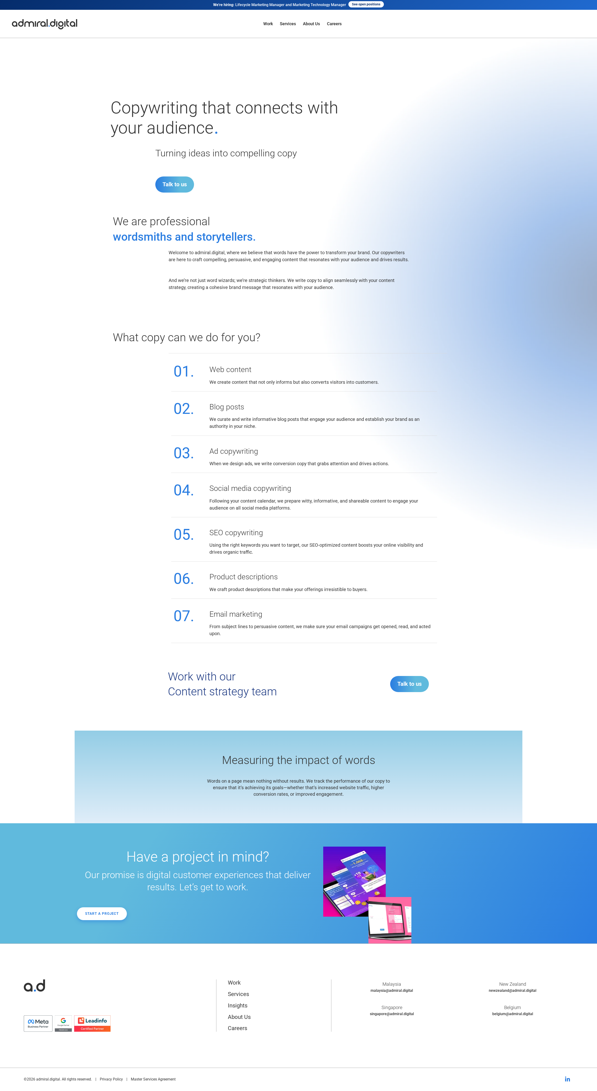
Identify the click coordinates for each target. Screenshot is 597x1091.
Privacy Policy (111, 1079)
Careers (334, 23)
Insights (237, 1005)
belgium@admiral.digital (512, 1014)
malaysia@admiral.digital (392, 990)
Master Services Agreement (153, 1079)
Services (288, 23)
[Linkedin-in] (567, 1079)
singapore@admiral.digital (392, 1014)
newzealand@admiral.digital (512, 990)
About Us (311, 23)
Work (268, 23)
